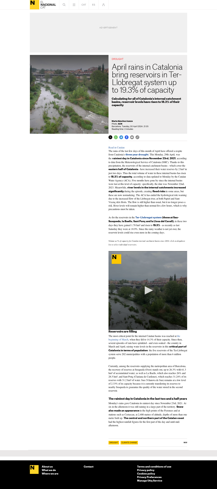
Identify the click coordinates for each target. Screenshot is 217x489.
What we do (49, 470)
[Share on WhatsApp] (116, 137)
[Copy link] (137, 137)
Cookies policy (146, 474)
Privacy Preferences (149, 477)
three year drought (136, 154)
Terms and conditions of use (154, 467)
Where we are (50, 474)
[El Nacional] (34, 4)
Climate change (129, 442)
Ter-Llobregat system (148, 217)
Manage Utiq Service (149, 481)
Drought (113, 442)
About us (47, 467)
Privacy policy (145, 470)
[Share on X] (110, 137)
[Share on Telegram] (121, 137)
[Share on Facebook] (127, 137)
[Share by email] (132, 137)
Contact (88, 467)
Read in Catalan (116, 147)
